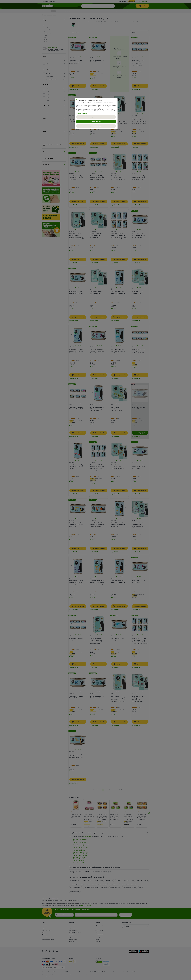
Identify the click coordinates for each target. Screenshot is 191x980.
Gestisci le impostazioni (96, 117)
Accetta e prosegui (96, 121)
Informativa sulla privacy (81, 113)
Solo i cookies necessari (96, 126)
